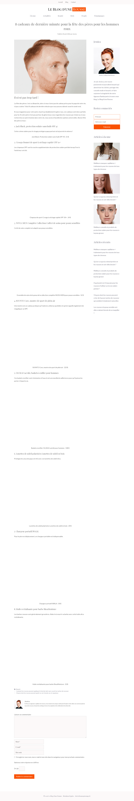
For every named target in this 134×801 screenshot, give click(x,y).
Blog (66, 2)
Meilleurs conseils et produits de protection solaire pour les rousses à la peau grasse (106, 230)
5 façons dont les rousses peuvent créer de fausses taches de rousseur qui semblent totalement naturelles (106, 298)
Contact (73, 2)
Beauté (60, 16)
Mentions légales (68, 796)
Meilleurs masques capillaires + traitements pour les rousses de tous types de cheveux (106, 166)
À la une (33, 16)
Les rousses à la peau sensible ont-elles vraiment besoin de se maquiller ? (106, 310)
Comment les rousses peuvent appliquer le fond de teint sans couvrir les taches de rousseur (42, 691)
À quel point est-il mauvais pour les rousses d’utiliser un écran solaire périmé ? (106, 286)
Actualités (47, 16)
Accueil (60, 2)
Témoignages (99, 16)
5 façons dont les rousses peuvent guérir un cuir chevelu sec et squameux (37, 693)
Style (72, 16)
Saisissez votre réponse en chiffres (26, 762)
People (84, 16)
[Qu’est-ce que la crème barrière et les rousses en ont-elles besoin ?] (107, 192)
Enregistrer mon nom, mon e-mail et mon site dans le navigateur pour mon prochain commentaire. (50, 757)
